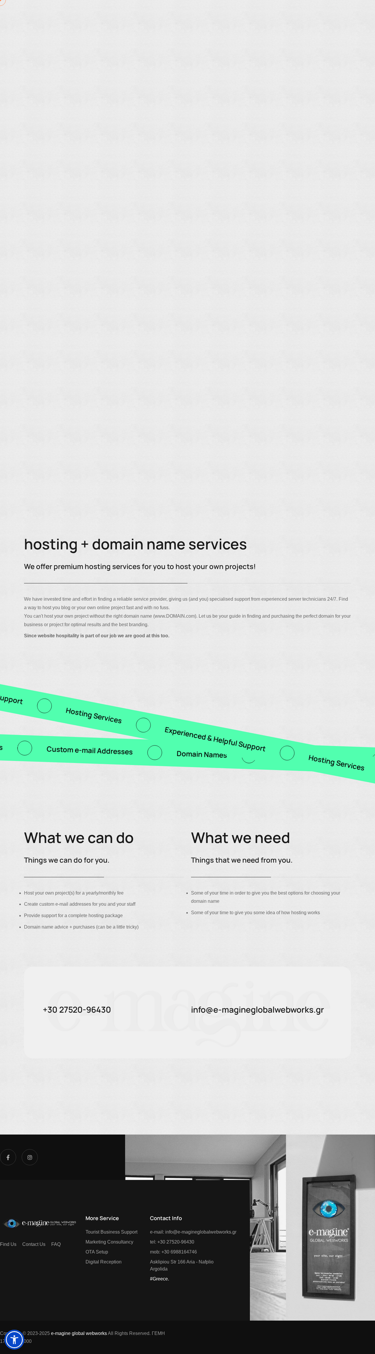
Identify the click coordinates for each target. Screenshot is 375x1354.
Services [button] (81, 13)
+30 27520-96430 (77, 1200)
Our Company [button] (139, 13)
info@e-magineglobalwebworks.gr (257, 1200)
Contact (230, 13)
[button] (283, 13)
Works (193, 13)
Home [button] (42, 13)
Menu (332, 13)
